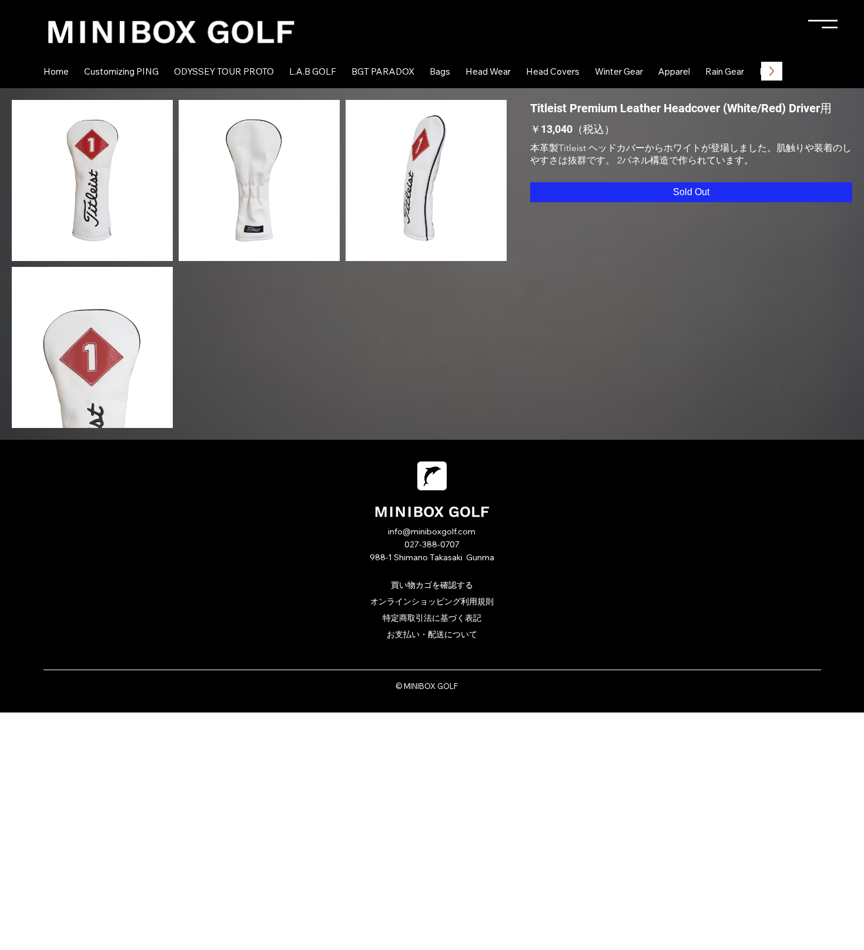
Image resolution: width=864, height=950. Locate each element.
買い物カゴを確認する (432, 585)
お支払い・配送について (432, 634)
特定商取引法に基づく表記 (432, 618)
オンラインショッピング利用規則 (432, 601)
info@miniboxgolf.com (431, 531)
